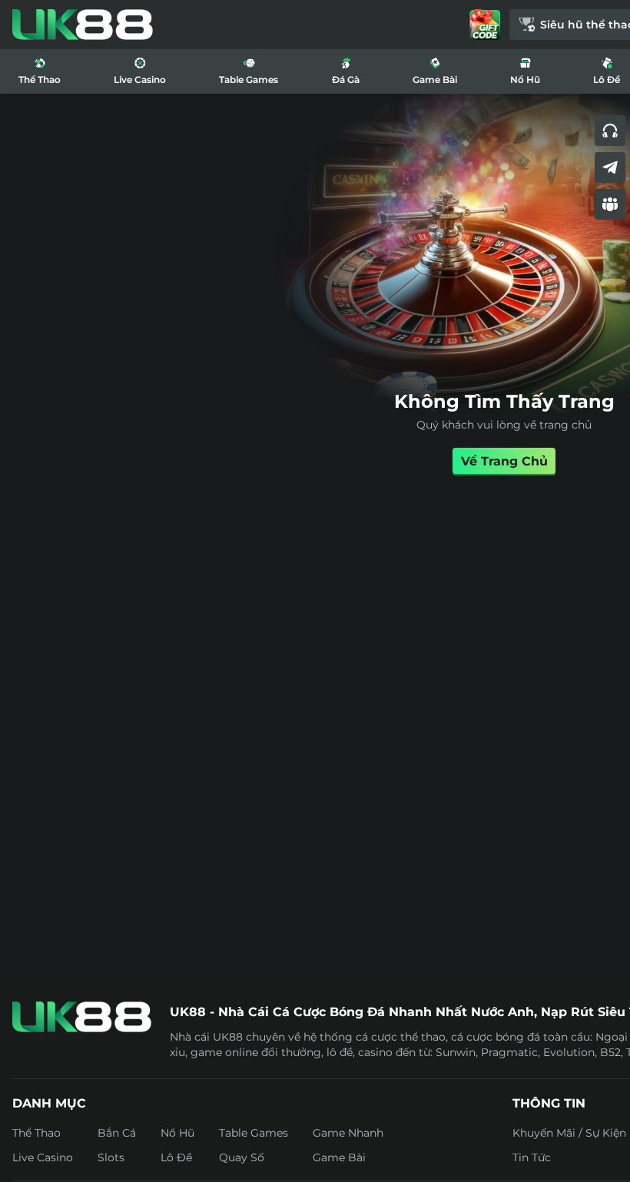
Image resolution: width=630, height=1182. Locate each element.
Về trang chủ (504, 461)
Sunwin (456, 1052)
